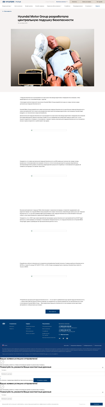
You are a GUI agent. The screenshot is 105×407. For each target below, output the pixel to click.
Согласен (96, 404)
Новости (98, 6)
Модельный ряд (6, 6)
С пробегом (67, 6)
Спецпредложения (78, 6)
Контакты (74, 1)
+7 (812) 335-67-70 (65, 330)
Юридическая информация (76, 345)
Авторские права (98, 345)
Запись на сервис (86, 1)
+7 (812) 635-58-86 (65, 326)
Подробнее (82, 404)
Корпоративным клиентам (48, 337)
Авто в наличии (18, 6)
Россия (5, 345)
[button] (57, 1)
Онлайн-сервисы (39, 6)
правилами (10, 380)
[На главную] (8, 2)
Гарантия (28, 328)
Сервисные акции (30, 326)
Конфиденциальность (88, 345)
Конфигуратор (29, 6)
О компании (88, 6)
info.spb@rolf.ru (55, 353)
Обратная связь (65, 334)
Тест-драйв (99, 1)
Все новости (7, 11)
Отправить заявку (42, 380)
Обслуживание (29, 331)
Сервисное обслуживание (53, 6)
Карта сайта (66, 345)
